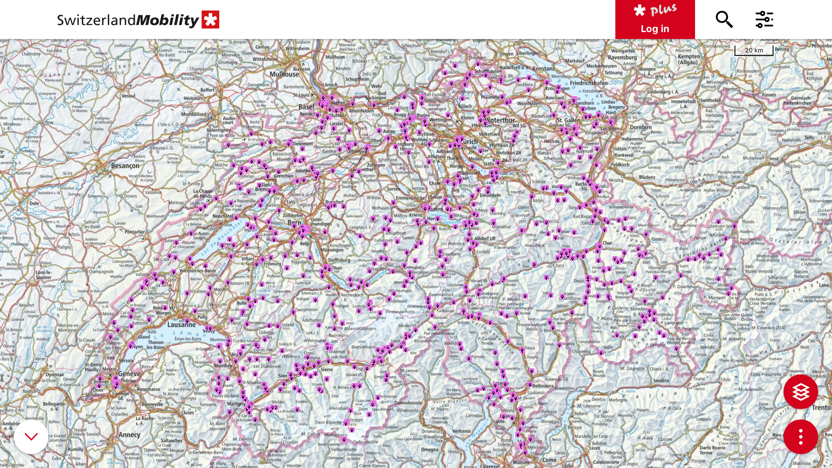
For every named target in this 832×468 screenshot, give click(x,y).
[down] (31, 436)
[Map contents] (800, 391)
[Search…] (724, 19)
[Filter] (764, 19)
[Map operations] (800, 436)
